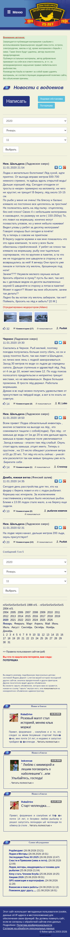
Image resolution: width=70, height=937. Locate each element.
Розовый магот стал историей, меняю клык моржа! (37, 723)
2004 (5, 612)
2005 (13, 612)
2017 (42, 616)
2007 (28, 612)
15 (57, 634)
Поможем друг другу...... (22, 890)
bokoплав (26, 761)
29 (60, 638)
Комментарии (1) (24, 467)
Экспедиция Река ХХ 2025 (24, 857)
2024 (35, 619)
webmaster (45, 935)
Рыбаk (63, 328)
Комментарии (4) (24, 404)
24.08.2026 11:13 (49, 887)
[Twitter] (60, 166)
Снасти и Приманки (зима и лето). (28, 860)
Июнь (55, 623)
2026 (50, 619)
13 (47, 634)
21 (23, 638)
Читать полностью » (48, 741)
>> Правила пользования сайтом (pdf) (24, 651)
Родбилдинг (16, 850)
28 (55, 638)
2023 (28, 619)
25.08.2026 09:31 (34, 877)
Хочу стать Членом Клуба (24, 874)
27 (51, 638)
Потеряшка (46, 105)
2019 (57, 616)
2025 (42, 619)
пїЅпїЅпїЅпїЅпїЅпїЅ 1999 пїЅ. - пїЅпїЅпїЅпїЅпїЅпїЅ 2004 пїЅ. (33, 606)
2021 (13, 619)
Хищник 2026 (16, 877)
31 (9, 642)
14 (52, 634)
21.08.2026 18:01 (47, 890)
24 (37, 638)
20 (18, 638)
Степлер (62, 466)
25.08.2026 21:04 (29, 870)
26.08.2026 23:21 (33, 850)
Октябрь (39, 627)
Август (15, 627)
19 (13, 638)
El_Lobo (62, 403)
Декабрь (8, 631)
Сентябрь (26, 627)
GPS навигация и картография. (26, 880)
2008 (35, 612)
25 (41, 638)
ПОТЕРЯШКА (10, 660)
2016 (35, 616)
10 (34, 634)
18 (9, 638)
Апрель (38, 623)
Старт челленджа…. (35, 805)
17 (4, 638)
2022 (20, 619)
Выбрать (10, 149)
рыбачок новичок (57, 510)
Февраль (19, 623)
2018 (50, 616)
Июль (6, 627)
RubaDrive (26, 714)
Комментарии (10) (24, 542)
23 (32, 638)
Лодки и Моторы (18, 854)
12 (43, 634)
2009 (42, 612)
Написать (16, 101)
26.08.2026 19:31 (38, 854)
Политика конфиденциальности (34, 925)
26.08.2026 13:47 (49, 857)
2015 (28, 616)
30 (4, 642)
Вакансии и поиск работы (23, 887)
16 (61, 634)
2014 (20, 616)
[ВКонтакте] (56, 166)
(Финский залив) (27, 477)
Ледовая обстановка (51, 98)
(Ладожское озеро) (26, 163)
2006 (20, 612)
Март (29, 623)
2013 (13, 616)
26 (46, 638)
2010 (50, 612)
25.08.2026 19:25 (49, 874)
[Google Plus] (64, 166)
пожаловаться (45, 329)
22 (27, 638)
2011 (57, 612)
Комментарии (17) (24, 329)
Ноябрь (50, 627)
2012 (5, 616)
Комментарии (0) (24, 511)
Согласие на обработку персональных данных (28, 928)
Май (47, 623)
